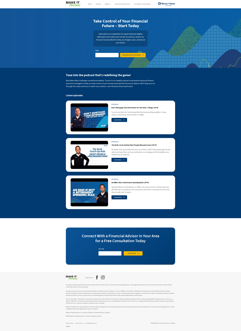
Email (97, 51)
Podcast (98, 4)
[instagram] (103, 277)
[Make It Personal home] (73, 4)
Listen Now (119, 120)
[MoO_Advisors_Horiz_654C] (166, 4)
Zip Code (101, 249)
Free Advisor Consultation (142, 4)
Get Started (133, 253)
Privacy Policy (70, 323)
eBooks (107, 4)
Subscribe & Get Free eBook (133, 55)
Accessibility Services (90, 323)
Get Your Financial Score (122, 4)
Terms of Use (79, 323)
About (90, 4)
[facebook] (97, 277)
